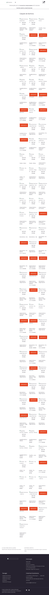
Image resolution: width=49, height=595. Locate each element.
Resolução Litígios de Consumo (32, 569)
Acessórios (4, 580)
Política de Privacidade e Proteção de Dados (35, 566)
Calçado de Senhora (6, 575)
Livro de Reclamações (30, 567)
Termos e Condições (30, 564)
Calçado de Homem (6, 577)
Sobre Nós (28, 561)
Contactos (28, 563)
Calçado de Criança (6, 578)
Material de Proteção (6, 581)
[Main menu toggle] (15, 2)
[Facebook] (26, 590)
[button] (46, 2)
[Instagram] (29, 590)
